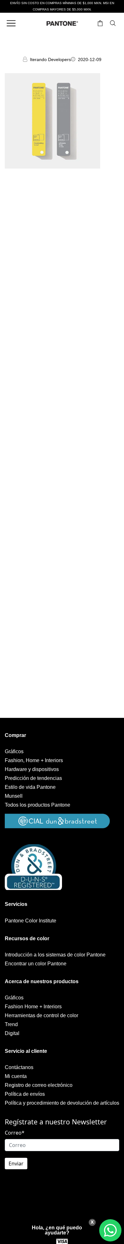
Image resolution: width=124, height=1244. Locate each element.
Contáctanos (19, 1067)
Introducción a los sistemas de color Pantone (55, 954)
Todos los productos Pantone (37, 805)
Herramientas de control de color (41, 1015)
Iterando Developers (50, 59)
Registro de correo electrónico (38, 1085)
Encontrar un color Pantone (35, 963)
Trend (11, 1024)
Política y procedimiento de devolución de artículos (62, 1103)
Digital (12, 1033)
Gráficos (14, 751)
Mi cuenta (16, 1076)
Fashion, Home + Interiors (34, 760)
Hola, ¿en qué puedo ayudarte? (57, 1230)
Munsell (14, 796)
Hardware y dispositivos (32, 769)
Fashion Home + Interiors (33, 1006)
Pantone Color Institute (30, 920)
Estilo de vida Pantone (30, 787)
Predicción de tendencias (33, 778)
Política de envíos (25, 1094)
